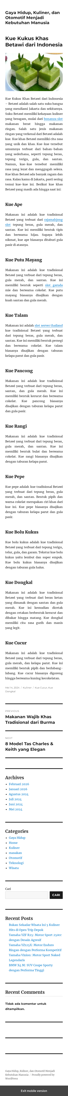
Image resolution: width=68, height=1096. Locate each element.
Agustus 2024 (18, 794)
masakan (15, 853)
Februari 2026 (19, 784)
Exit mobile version (34, 1091)
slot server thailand (49, 325)
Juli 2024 (15, 799)
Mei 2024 (15, 809)
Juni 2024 (16, 804)
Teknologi (16, 863)
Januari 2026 (18, 789)
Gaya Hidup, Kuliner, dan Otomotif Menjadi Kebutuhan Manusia (32, 17)
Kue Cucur (41, 687)
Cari (8, 889)
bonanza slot (53, 119)
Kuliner (27, 687)
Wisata (14, 868)
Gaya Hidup (17, 838)
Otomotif (15, 858)
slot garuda (54, 285)
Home (13, 843)
